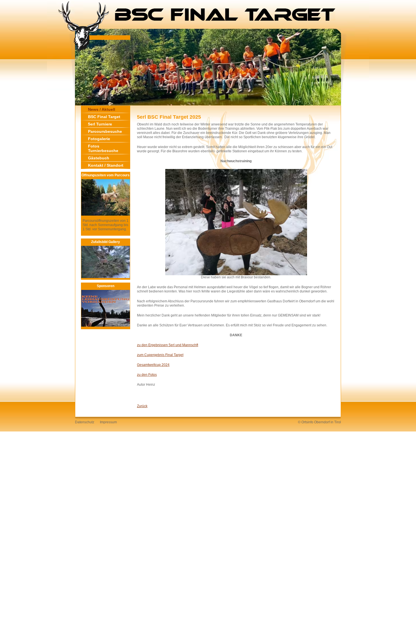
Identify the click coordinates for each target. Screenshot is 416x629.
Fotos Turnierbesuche (103, 148)
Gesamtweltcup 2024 (153, 365)
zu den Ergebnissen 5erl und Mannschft (167, 345)
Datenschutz (84, 422)
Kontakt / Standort (105, 165)
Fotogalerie (99, 138)
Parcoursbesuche (105, 131)
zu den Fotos (147, 375)
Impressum (108, 422)
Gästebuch (98, 158)
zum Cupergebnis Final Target (160, 355)
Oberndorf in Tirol (327, 422)
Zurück (142, 406)
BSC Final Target (104, 116)
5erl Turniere (100, 124)
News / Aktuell (101, 109)
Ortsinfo (307, 422)
